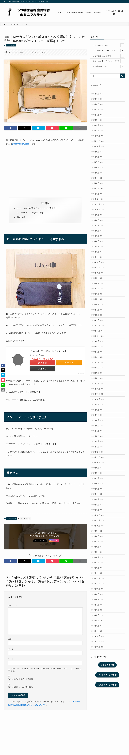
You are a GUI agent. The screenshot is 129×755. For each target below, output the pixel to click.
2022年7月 (97, 351)
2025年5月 (97, 172)
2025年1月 (97, 193)
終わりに (21, 216)
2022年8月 (97, 346)
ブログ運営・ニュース (104, 50)
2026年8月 (97, 93)
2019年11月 (97, 520)
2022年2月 (97, 378)
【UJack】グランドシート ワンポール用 (48, 351)
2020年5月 (97, 488)
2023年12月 (97, 262)
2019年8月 (97, 536)
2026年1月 (97, 130)
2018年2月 (97, 625)
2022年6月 (97, 357)
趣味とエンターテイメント (106, 61)
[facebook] (106, 11)
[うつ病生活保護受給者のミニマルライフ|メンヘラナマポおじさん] (28, 12)
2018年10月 (97, 588)
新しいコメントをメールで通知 (20, 678)
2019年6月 (97, 546)
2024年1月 (97, 257)
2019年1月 (97, 573)
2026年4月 (97, 114)
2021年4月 (97, 430)
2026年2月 (97, 125)
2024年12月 (97, 199)
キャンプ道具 (25, 519)
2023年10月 (97, 272)
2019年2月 (97, 567)
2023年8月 (97, 283)
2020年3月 (97, 499)
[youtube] (119, 11)
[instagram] (112, 11)
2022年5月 (97, 362)
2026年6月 (97, 104)
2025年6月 (97, 167)
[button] (10, 128)
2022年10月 (97, 336)
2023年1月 (97, 320)
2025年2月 (97, 188)
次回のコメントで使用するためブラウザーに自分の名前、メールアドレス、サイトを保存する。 (46, 669)
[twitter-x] (109, 11)
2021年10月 (97, 399)
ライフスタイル (102, 55)
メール (10, 649)
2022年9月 (97, 341)
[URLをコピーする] (80, 128)
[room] (116, 11)
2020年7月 (97, 478)
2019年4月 (97, 557)
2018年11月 (97, 583)
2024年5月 (97, 235)
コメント (12, 605)
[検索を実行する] (122, 75)
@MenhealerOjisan (20, 143)
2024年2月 (97, 251)
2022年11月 (97, 330)
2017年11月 (97, 641)
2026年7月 (97, 99)
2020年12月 (97, 452)
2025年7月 (97, 162)
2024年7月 (97, 225)
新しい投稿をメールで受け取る (20, 687)
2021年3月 (97, 436)
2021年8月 (97, 409)
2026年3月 (97, 120)
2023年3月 (97, 309)
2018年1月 (97, 631)
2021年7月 (97, 415)
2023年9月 (97, 278)
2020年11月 (97, 457)
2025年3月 (97, 183)
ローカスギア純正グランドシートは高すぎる (37, 208)
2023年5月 (97, 299)
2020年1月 (97, 509)
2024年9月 (97, 214)
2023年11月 (97, 267)
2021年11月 (97, 394)
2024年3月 (97, 246)
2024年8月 (97, 220)
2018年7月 (97, 604)
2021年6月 (97, 420)
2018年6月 (97, 609)
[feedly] (122, 11)
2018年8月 (97, 599)
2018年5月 (97, 615)
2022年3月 (97, 372)
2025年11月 (97, 141)
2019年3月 (97, 562)
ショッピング (11, 45)
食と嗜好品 (99, 66)
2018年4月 (96, 620)
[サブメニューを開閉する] (122, 45)
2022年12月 (97, 325)
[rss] (114, 13)
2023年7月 (97, 288)
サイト (10, 658)
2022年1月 (97, 383)
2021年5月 (97, 425)
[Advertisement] (45, 171)
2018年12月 (97, 578)
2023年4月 (97, 304)
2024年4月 (97, 241)
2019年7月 (97, 541)
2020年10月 (97, 462)
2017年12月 (97, 636)
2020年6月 (97, 483)
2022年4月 (97, 367)
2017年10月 (97, 646)
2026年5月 (97, 109)
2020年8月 (97, 473)
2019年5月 (97, 552)
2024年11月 (97, 204)
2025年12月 (97, 135)
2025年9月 (97, 151)
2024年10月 (97, 209)
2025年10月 (97, 146)
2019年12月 (97, 515)
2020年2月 (97, 504)
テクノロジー (100, 45)
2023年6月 (97, 293)
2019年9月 (97, 531)
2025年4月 (97, 178)
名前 (10, 639)
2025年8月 (97, 156)
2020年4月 (97, 494)
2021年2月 (97, 441)
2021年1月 (97, 446)
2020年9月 (97, 467)
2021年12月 (97, 388)
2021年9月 (97, 404)
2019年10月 (97, 525)
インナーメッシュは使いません (31, 212)
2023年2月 (97, 314)
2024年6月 (97, 230)
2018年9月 (97, 594)
